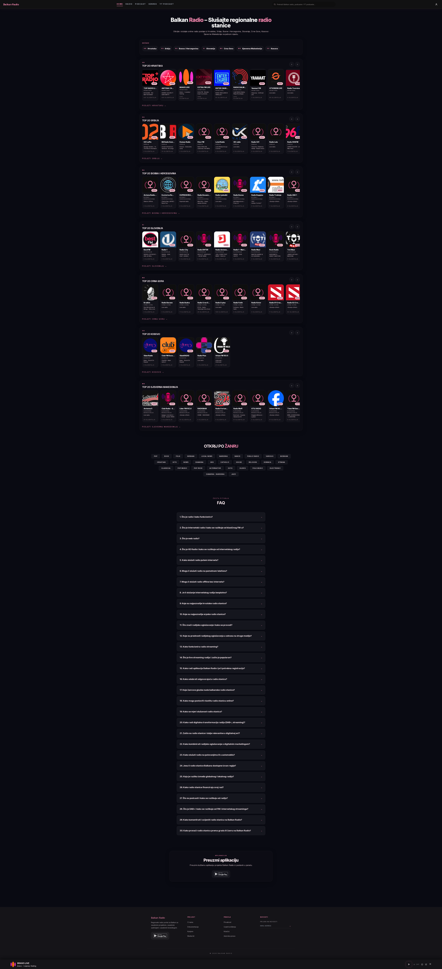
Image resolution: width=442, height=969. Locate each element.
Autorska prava (229, 936)
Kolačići (227, 931)
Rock (166, 456)
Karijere (190, 931)
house (239, 462)
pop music (182, 468)
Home (120, 4)
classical (166, 468)
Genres (152, 4)
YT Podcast (167, 4)
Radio (129, 4)
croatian (161, 462)
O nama (190, 922)
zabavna (199, 462)
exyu (230, 468)
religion (253, 462)
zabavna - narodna (215, 474)
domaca (267, 462)
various (269, 456)
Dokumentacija (193, 927)
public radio (253, 456)
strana (281, 462)
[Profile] (436, 4)
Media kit (190, 936)
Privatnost (227, 922)
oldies (243, 468)
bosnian (284, 456)
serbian (190, 456)
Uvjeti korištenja (230, 927)
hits (175, 462)
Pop (155, 456)
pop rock (198, 468)
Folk (178, 456)
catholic (225, 462)
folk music (258, 468)
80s (212, 462)
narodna (223, 456)
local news (206, 456)
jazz (233, 474)
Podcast (140, 4)
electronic (275, 468)
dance (237, 456)
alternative (215, 468)
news (185, 462)
